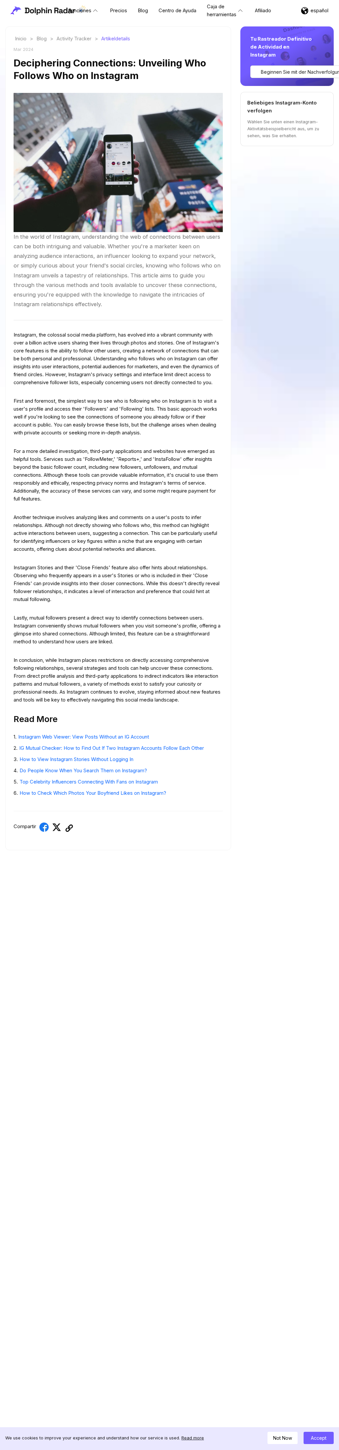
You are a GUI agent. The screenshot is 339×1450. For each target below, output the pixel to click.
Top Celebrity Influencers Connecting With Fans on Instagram (89, 782)
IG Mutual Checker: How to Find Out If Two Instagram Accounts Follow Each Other (111, 748)
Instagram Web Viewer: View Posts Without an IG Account (83, 737)
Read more (192, 1437)
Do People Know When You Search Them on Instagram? (83, 771)
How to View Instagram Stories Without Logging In (76, 759)
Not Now (282, 1438)
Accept (318, 1438)
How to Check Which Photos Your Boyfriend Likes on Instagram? (93, 793)
